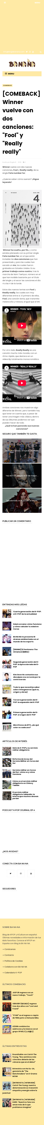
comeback (7, 85)
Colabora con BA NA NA (16, 966)
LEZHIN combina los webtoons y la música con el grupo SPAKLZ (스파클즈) (25, 1029)
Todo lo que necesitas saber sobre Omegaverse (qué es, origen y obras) (26, 689)
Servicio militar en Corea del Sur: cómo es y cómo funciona (24, 772)
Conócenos (10, 949)
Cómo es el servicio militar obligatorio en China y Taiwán (24, 783)
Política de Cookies (14, 961)
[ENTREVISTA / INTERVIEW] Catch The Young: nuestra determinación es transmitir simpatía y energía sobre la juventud (20, 1088)
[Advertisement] (22, 27)
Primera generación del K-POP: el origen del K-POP (25, 713)
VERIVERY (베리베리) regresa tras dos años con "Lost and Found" (25, 1006)
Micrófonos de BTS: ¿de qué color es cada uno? (26, 726)
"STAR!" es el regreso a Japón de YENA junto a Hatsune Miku (25, 1016)
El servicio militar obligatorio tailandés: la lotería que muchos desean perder (25, 795)
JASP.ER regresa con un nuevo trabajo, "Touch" (22, 993)
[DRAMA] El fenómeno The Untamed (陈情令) (25, 650)
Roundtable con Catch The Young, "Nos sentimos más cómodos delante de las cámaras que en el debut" (24, 1058)
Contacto (9, 955)
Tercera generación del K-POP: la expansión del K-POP (26, 701)
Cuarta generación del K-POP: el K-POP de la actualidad (27, 612)
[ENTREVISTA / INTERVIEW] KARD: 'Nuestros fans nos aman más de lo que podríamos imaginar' (23, 1103)
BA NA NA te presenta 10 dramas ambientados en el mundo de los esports (25, 639)
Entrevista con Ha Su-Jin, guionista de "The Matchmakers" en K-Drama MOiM (24, 1072)
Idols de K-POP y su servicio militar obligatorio (25, 749)
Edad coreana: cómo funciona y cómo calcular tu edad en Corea (27, 626)
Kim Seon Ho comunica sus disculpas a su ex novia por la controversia (26, 677)
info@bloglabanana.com (13, 52)
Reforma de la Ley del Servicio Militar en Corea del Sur (25, 761)
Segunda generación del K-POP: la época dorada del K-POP (26, 664)
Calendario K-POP (13, 972)
